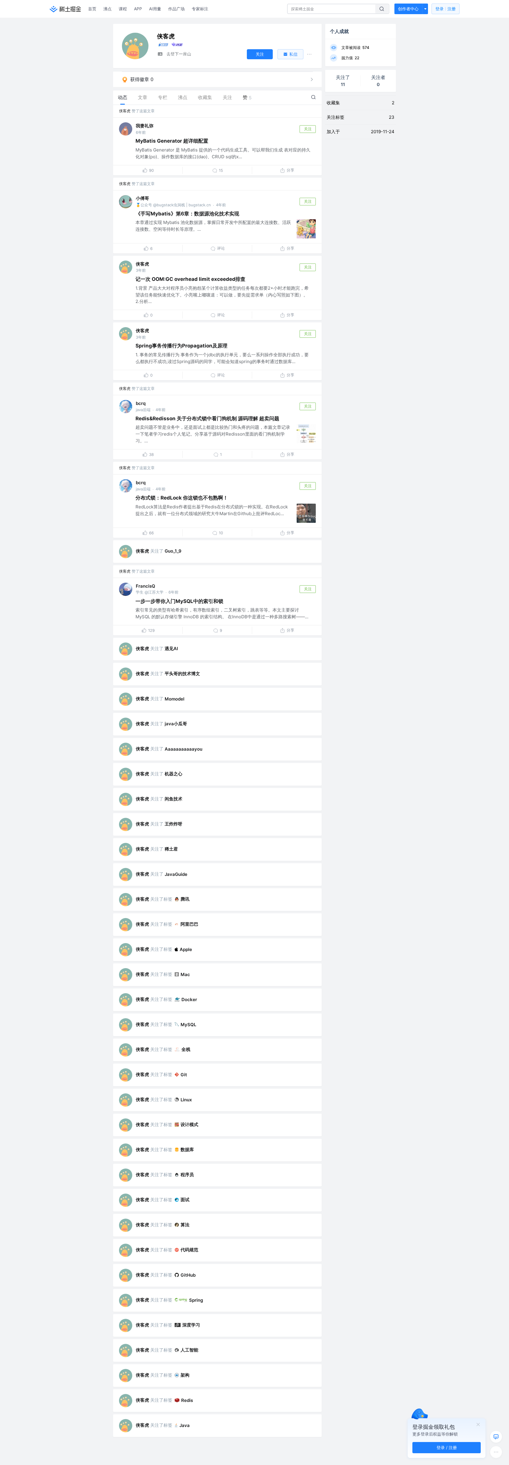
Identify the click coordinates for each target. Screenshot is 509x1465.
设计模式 (189, 1124)
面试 (185, 1199)
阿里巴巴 (189, 924)
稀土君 (171, 849)
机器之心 (173, 774)
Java (184, 1425)
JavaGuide (176, 874)
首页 (92, 8)
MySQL (188, 1024)
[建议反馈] (496, 1437)
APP (138, 8)
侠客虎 (124, 110)
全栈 (185, 1049)
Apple (186, 949)
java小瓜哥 (176, 723)
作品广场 (176, 8)
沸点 (107, 8)
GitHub (188, 1275)
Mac (185, 974)
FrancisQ (145, 586)
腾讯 (185, 899)
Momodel (174, 699)
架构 (185, 1375)
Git (184, 1074)
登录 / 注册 (447, 1447)
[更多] (496, 1452)
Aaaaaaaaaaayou (183, 749)
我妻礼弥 (144, 125)
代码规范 (189, 1250)
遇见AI (171, 648)
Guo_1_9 (173, 551)
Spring (196, 1300)
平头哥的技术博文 (182, 673)
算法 (185, 1224)
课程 (123, 8)
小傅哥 (142, 198)
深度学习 (191, 1325)
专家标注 (200, 8)
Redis (187, 1400)
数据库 (187, 1149)
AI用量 (155, 8)
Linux (186, 1100)
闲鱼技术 (173, 799)
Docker (189, 999)
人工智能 (189, 1350)
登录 (445, 8)
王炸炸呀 (173, 824)
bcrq (141, 403)
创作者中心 (408, 8)
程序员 (187, 1174)
